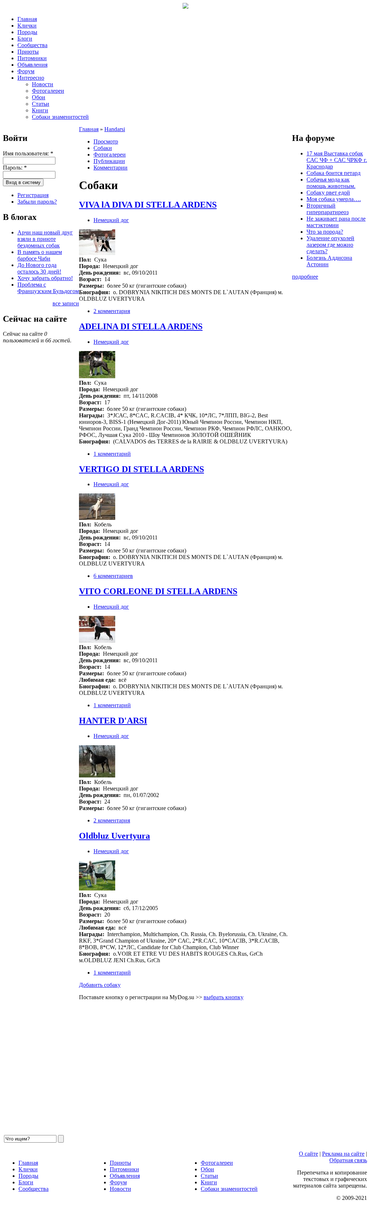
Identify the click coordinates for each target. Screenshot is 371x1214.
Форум (25, 71)
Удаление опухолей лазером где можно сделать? (330, 244)
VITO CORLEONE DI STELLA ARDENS (158, 591)
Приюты (28, 52)
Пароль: (15, 167)
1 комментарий (112, 454)
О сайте (308, 1154)
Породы (27, 32)
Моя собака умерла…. (334, 199)
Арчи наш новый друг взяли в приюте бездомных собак (45, 239)
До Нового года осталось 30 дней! (39, 268)
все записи (66, 303)
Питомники (32, 58)
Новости (42, 84)
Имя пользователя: (28, 153)
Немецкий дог (111, 220)
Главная (27, 19)
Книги (40, 110)
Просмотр (105, 141)
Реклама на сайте (343, 1154)
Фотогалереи (48, 91)
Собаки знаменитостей (60, 117)
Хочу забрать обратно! (45, 278)
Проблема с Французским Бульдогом (48, 287)
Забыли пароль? (37, 202)
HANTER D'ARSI (113, 720)
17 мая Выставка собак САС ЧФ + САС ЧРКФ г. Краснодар (337, 160)
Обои (38, 97)
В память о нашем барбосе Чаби (39, 255)
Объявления (32, 65)
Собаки (102, 148)
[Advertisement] (185, 1070)
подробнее (305, 277)
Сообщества (32, 45)
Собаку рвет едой (328, 192)
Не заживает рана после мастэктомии (336, 222)
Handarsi (114, 129)
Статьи (40, 104)
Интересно (30, 78)
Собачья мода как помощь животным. (331, 182)
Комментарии (110, 167)
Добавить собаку (100, 985)
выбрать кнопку (223, 997)
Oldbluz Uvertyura (114, 835)
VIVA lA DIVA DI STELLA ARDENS (148, 204)
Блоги (24, 39)
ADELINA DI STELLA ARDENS (141, 326)
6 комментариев (113, 576)
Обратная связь (348, 1160)
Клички (27, 25)
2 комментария (111, 311)
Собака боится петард (333, 173)
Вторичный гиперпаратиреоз (328, 209)
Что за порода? (325, 232)
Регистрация (33, 195)
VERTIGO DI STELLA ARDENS (141, 469)
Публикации (109, 161)
